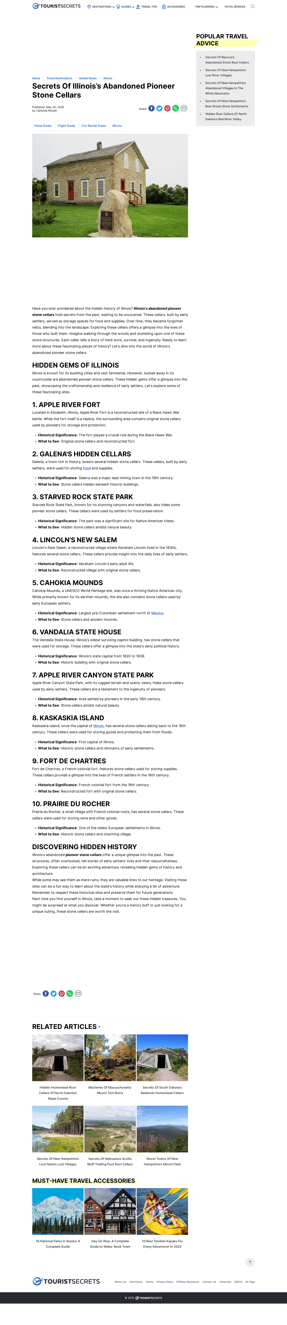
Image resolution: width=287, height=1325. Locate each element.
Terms (149, 1281)
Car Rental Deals (94, 126)
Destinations (101, 6)
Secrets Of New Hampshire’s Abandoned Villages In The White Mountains (225, 88)
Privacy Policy (165, 1281)
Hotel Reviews (235, 6)
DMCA (238, 1281)
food (87, 468)
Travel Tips (149, 6)
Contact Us (209, 1281)
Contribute (136, 1281)
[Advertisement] (61, 46)
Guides (126, 6)
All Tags (250, 1281)
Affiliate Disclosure (187, 1281)
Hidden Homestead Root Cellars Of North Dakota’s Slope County (58, 1093)
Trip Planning (205, 6)
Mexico (157, 613)
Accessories (176, 6)
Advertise (225, 1281)
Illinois (117, 126)
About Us (120, 1281)
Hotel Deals (43, 126)
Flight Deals (66, 126)
